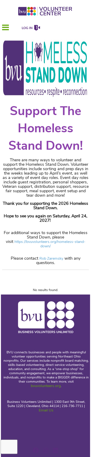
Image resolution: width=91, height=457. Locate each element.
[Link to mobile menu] (5, 30)
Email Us (46, 410)
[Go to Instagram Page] (45, 450)
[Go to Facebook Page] (35, 450)
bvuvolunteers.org (46, 385)
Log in (27, 28)
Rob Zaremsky (51, 258)
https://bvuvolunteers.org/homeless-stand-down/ (49, 244)
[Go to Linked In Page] (54, 450)
